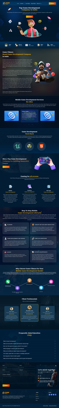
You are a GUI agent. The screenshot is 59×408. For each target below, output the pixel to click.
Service (21, 3)
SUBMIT (6, 385)
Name (4, 365)
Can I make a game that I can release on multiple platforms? (16, 353)
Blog (37, 400)
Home (18, 3)
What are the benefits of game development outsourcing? (15, 343)
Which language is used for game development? (13, 348)
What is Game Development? (9, 341)
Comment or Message (6, 374)
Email (21, 365)
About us (37, 398)
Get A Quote (29, 16)
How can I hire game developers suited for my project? (15, 346)
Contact (52, 3)
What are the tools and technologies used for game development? (17, 358)
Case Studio (33, 3)
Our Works (28, 3)
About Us (38, 3)
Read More (24, 117)
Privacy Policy (45, 405)
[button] (29, 124)
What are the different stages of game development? (14, 351)
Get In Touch (6, 166)
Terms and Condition (52, 405)
